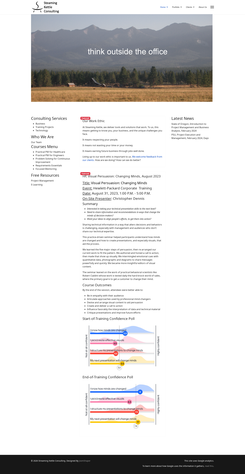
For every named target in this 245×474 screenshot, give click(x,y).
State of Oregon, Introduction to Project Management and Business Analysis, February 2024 (190, 127)
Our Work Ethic (94, 121)
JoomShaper (84, 460)
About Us (203, 7)
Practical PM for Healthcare (50, 151)
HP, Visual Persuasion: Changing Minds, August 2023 (122, 176)
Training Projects (45, 127)
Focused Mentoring (46, 168)
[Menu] (212, 7)
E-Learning (37, 184)
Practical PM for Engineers (50, 155)
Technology (42, 130)
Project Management (42, 180)
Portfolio (175, 7)
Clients (189, 7)
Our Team (36, 142)
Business (40, 123)
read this (209, 466)
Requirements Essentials (49, 165)
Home (163, 7)
